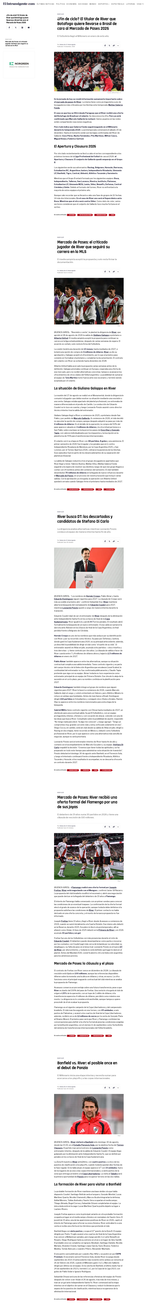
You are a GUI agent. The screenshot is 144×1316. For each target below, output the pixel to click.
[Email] (29, 28)
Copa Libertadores (91, 1174)
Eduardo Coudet (98, 605)
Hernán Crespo (93, 596)
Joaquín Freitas (84, 1036)
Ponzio (80, 1177)
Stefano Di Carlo (106, 770)
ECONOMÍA (72, 4)
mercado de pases (64, 102)
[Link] (114, 272)
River (78, 102)
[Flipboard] (22, 28)
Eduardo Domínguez (63, 599)
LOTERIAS (130, 4)
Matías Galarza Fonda (86, 215)
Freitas (64, 921)
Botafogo (71, 215)
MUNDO (92, 4)
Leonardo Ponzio (70, 608)
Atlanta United (61, 338)
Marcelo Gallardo (82, 418)
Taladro (114, 1174)
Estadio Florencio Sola (84, 1145)
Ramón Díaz (86, 770)
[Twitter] (16, 28)
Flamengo (76, 887)
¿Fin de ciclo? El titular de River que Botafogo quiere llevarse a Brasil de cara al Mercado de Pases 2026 (17, 19)
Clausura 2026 (83, 1299)
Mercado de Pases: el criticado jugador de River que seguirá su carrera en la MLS (16, 44)
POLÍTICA (60, 4)
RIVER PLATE (8, 39)
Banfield (89, 1142)
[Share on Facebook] (105, 272)
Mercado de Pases (101, 215)
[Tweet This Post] (109, 272)
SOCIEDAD (83, 4)
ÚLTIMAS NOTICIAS (45, 4)
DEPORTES (103, 4)
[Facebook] (9, 28)
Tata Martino (110, 489)
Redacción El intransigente (67, 45)
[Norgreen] (19, 64)
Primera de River (106, 930)
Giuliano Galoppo (101, 335)
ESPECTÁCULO (117, 4)
